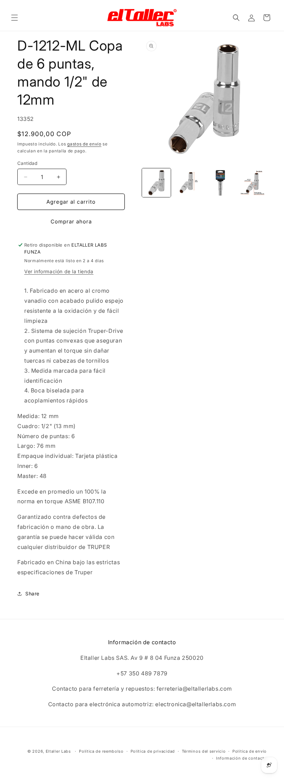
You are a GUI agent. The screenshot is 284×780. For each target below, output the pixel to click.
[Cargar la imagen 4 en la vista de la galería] (252, 182)
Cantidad (27, 163)
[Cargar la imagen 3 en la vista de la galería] (220, 182)
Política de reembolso (101, 751)
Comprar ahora (71, 221)
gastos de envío (84, 144)
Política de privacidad (153, 751)
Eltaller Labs (58, 751)
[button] (14, 17)
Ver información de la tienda (59, 271)
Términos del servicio (204, 751)
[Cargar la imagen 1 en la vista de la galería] (156, 182)
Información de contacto (241, 758)
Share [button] (32, 593)
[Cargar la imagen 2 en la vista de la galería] (188, 182)
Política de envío (249, 751)
